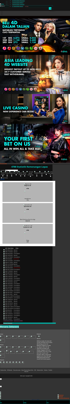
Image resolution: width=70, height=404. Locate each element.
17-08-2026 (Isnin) (17, 6)
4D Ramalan (9, 370)
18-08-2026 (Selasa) (18, 4)
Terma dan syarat (16, 370)
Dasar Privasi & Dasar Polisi (27, 370)
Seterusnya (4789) (18, 320)
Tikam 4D (26, 371)
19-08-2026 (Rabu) (17, 2)
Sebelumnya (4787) (8, 320)
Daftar (24, 402)
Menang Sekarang (7, 323)
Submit (2, 179)
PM (1, 402)
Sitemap (46, 370)
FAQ (35, 370)
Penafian (50, 370)
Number (3, 170)
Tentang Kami (3, 370)
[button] (2, 163)
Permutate (5, 178)
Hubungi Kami (40, 370)
